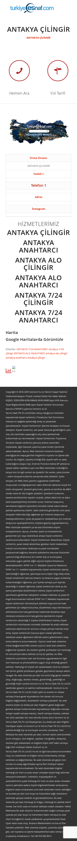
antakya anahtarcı (16, 357)
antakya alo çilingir (56, 353)
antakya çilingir (36, 357)
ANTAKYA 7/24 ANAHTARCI (33, 349)
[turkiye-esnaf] (32, 8)
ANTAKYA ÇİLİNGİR (38, 37)
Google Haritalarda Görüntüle (34, 339)
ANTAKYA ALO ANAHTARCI (30, 353)
